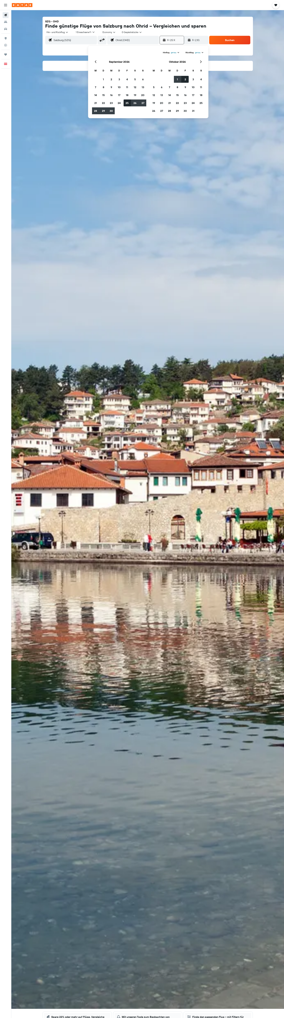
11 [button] (127, 87)
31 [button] (193, 110)
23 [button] (111, 103)
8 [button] (103, 87)
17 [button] (119, 95)
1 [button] (103, 79)
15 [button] (103, 95)
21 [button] (95, 103)
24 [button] (119, 103)
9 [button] (111, 87)
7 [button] (95, 87)
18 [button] (127, 95)
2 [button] (111, 79)
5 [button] (135, 79)
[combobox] (57, 32)
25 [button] (127, 103)
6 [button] (143, 79)
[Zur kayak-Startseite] (22, 5)
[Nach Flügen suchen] (5, 15)
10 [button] (119, 87)
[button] (5, 5)
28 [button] (95, 110)
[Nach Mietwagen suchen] (5, 29)
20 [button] (142, 95)
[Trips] (5, 54)
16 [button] (111, 95)
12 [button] (135, 87)
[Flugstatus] (5, 45)
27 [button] (143, 103)
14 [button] (95, 95)
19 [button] (135, 95)
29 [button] (103, 110)
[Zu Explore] (5, 38)
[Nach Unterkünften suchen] (5, 22)
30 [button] (111, 110)
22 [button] (103, 103)
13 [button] (143, 87)
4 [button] (127, 79)
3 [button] (119, 79)
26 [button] (134, 103)
